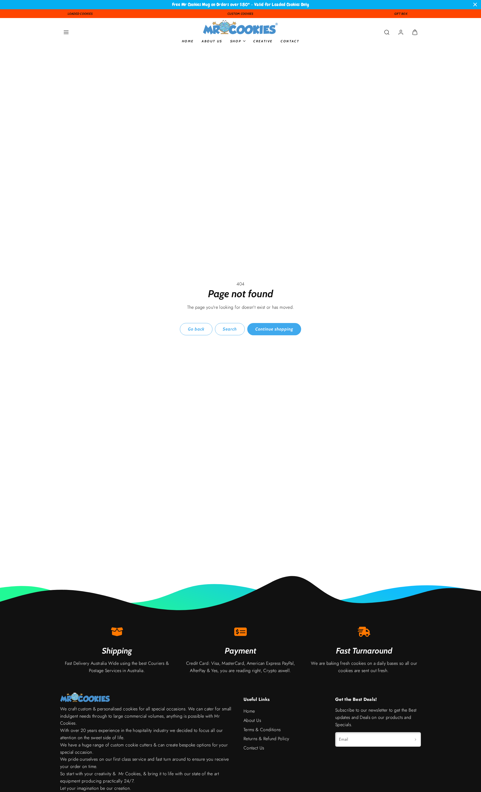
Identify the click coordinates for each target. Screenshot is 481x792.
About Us (212, 41)
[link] (401, 32)
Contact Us (254, 748)
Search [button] (230, 329)
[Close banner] (475, 4)
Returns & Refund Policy (266, 738)
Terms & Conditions (262, 729)
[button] (66, 32)
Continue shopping (274, 329)
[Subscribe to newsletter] (415, 739)
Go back (196, 329)
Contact (290, 41)
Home (188, 41)
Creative (263, 41)
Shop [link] (235, 41)
